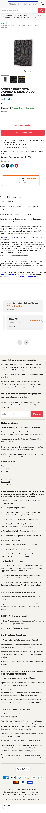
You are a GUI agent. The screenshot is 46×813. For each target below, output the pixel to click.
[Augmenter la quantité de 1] (22, 117)
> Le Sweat (5, 482)
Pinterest (38, 276)
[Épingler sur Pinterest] (16, 166)
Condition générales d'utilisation (15, 792)
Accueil (4, 23)
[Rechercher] (41, 10)
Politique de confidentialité (26, 790)
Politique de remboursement (13, 794)
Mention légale (34, 792)
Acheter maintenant (23, 132)
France (22, 769)
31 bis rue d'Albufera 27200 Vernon (13, 274)
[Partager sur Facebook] (3, 166)
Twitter (29, 276)
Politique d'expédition (32, 794)
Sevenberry (9, 99)
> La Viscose (6, 484)
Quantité (4, 112)
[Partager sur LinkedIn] (12, 166)
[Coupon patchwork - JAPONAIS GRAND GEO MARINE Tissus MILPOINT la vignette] (5, 79)
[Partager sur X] (7, 166)
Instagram (22, 276)
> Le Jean (4, 471)
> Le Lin (4, 476)
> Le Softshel (6, 479)
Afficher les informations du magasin (15, 147)
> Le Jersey (5, 474)
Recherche (11, 790)
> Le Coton (5, 468)
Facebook (13, 276)
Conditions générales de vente (23, 797)
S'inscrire (37, 414)
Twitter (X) (32, 405)
